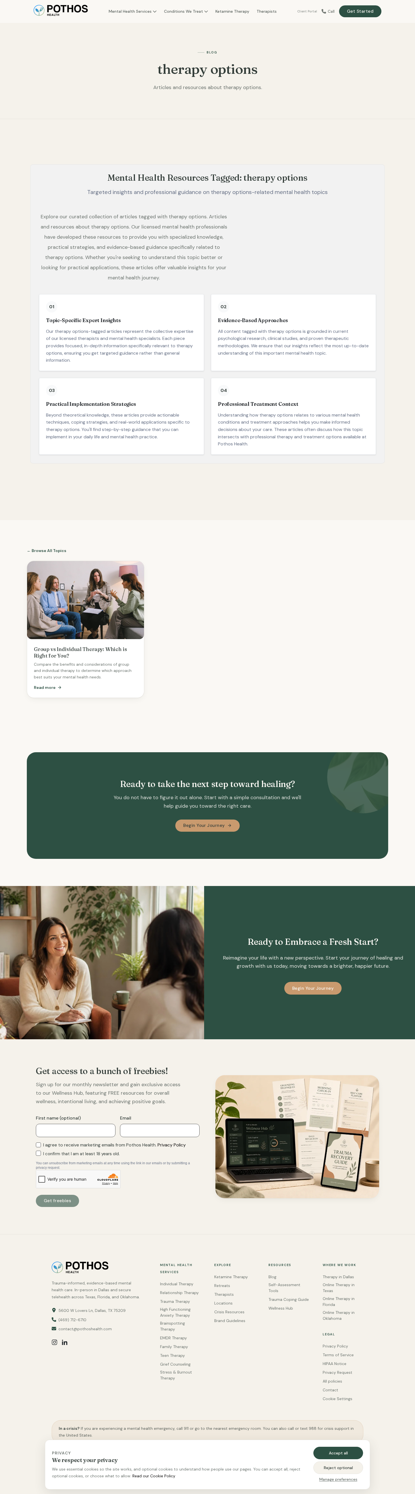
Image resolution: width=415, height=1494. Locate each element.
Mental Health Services (130, 11)
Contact (330, 1389)
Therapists (267, 11)
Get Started (360, 11)
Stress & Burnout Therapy (176, 1375)
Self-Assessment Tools (284, 1287)
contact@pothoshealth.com (85, 1328)
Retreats (222, 1285)
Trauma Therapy (175, 1301)
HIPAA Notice (334, 1363)
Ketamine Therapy (232, 11)
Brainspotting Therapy (172, 1326)
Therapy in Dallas (338, 1276)
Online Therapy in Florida (339, 1301)
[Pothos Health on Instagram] (54, 1342)
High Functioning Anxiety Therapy (175, 1312)
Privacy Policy (172, 1145)
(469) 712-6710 (72, 1319)
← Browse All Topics (46, 550)
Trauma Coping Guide (288, 1299)
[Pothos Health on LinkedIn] (64, 1342)
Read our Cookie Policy (153, 1475)
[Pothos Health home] (61, 11)
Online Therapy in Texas (339, 1287)
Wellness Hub (280, 1308)
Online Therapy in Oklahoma (339, 1315)
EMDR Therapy (173, 1337)
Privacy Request (337, 1372)
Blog (272, 1276)
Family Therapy (174, 1346)
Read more (45, 687)
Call (331, 11)
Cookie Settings (337, 1398)
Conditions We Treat (183, 11)
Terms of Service (338, 1354)
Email (125, 1118)
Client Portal (307, 11)
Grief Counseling (175, 1364)
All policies (332, 1381)
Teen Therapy (172, 1355)
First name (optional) (58, 1118)
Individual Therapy (176, 1283)
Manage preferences (338, 1479)
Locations (223, 1303)
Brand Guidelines (229, 1320)
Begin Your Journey (204, 825)
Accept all (338, 1453)
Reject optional (338, 1467)
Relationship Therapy (179, 1292)
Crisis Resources (229, 1311)
